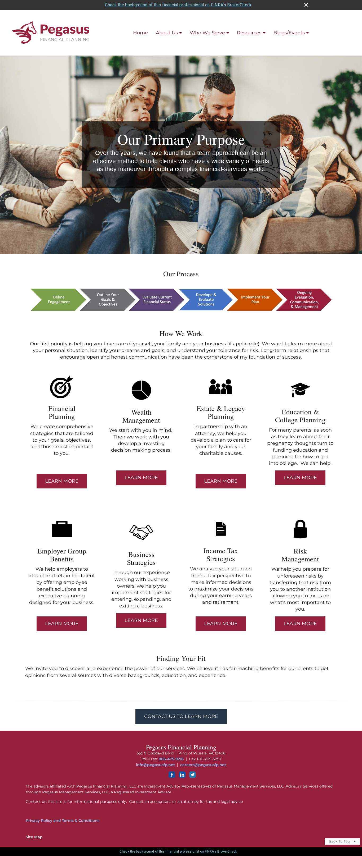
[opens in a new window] (171, 776)
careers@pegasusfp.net (203, 764)
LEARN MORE (61, 481)
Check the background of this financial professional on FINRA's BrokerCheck (178, 4)
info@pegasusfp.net (155, 764)
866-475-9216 (171, 759)
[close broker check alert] (306, 5)
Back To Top (340, 841)
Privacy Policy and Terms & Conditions (62, 820)
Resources (249, 33)
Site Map (34, 837)
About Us (167, 33)
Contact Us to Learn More (181, 716)
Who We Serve (207, 33)
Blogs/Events (289, 33)
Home (140, 33)
